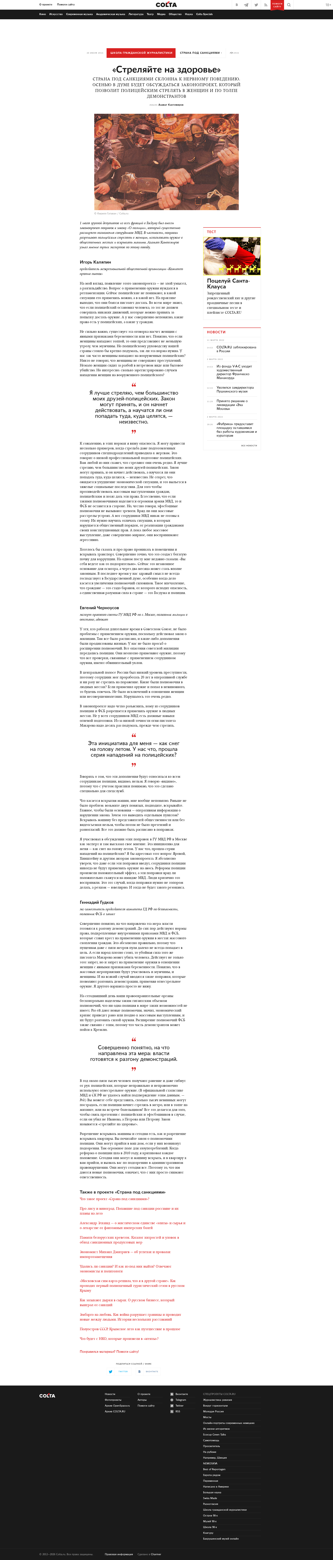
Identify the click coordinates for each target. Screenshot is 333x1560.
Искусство (56, 14)
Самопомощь (211, 1440)
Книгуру (208, 1533)
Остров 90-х (210, 1515)
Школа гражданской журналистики (141, 53)
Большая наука (212, 1492)
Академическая (110, 14)
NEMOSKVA (210, 1463)
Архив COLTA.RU (115, 1411)
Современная (79, 14)
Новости (110, 1394)
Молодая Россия (213, 1411)
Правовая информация (119, 1554)
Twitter (179, 1405)
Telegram (181, 1400)
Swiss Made (210, 1498)
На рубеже (209, 1452)
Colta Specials (204, 14)
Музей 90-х (210, 1521)
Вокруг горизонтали (215, 1405)
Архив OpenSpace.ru (117, 1405)
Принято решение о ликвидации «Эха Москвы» (232, 405)
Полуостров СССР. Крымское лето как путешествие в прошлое (130, 1329)
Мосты (207, 1417)
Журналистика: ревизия (217, 1400)
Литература (136, 14)
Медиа (161, 14)
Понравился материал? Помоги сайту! (109, 1352)
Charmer (156, 1554)
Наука (189, 14)
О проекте (45, 4)
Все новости (249, 446)
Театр (150, 14)
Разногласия (210, 1504)
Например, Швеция (215, 1457)
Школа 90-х (210, 1527)
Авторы (142, 1400)
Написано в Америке (216, 1486)
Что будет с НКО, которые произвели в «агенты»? (119, 1339)
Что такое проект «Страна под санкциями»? (114, 1199)
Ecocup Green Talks (214, 1434)
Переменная (210, 1481)
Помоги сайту (66, 4)
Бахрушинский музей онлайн (221, 1538)
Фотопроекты (113, 1400)
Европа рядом (211, 1475)
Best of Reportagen (214, 1469)
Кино (42, 14)
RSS (178, 1411)
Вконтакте (182, 1394)
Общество (175, 14)
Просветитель (211, 1446)
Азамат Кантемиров (170, 105)
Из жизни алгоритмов (216, 1429)
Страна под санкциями (200, 53)
